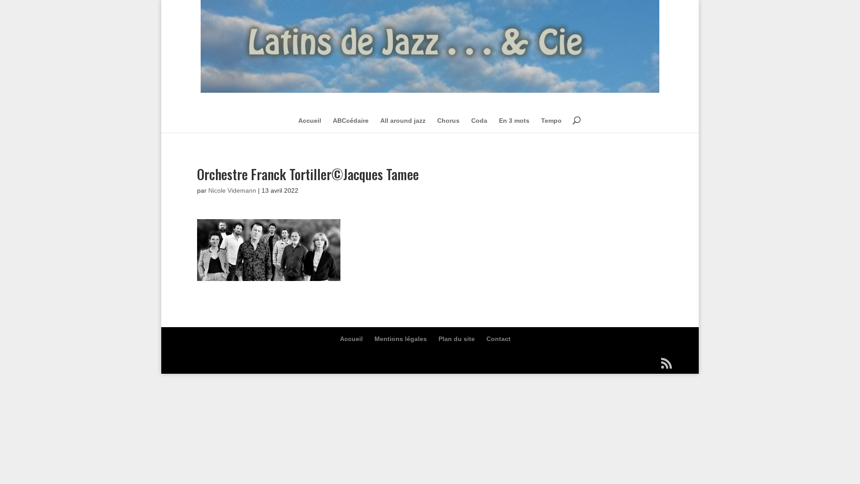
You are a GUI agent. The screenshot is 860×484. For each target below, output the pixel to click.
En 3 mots (514, 120)
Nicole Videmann (232, 190)
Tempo (551, 120)
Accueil (309, 120)
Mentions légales (400, 338)
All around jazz (403, 120)
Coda (479, 120)
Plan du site (457, 338)
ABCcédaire (351, 120)
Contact (498, 338)
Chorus (448, 120)
